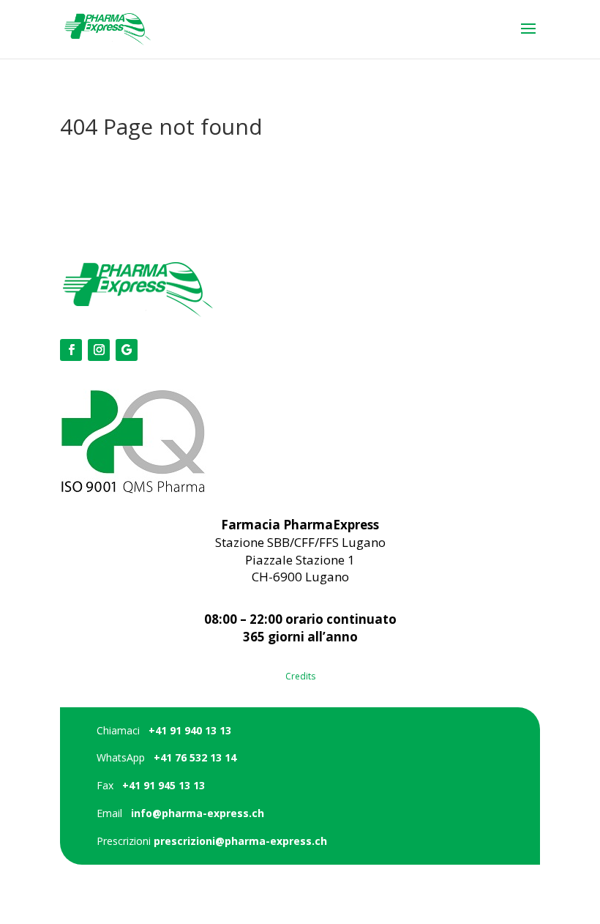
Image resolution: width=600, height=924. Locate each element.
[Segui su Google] (127, 350)
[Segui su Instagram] (99, 350)
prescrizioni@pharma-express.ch (240, 841)
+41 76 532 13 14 (195, 757)
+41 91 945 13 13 (163, 785)
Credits (300, 676)
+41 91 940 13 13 (190, 730)
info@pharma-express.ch (197, 813)
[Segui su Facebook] (71, 350)
